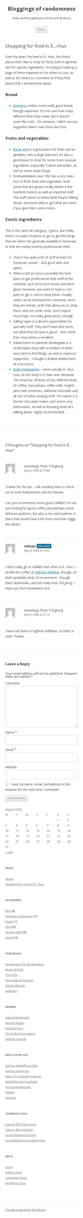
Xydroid (10, 1098)
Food (8, 922)
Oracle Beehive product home (25, 1140)
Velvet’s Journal (15, 1039)
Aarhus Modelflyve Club (21, 1066)
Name (11, 732)
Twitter (9, 1092)
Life (7, 927)
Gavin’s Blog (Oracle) (19, 1130)
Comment (12, 683)
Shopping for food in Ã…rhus (24, 884)
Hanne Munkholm (17, 1018)
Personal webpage (18, 1087)
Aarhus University (17, 1071)
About (9, 879)
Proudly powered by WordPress (25, 1210)
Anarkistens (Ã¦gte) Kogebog (24, 964)
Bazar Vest (21, 149)
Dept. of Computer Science (23, 1076)
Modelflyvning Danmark (21, 1082)
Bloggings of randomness (41, 8)
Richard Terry (14, 1028)
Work (8, 938)
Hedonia (11, 991)
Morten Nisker (14, 1023)
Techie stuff (13, 932)
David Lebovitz (15, 986)
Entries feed (13, 1172)
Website (11, 767)
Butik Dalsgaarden (26, 369)
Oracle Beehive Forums (21, 1135)
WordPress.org (15, 1183)
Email (10, 750)
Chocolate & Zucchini (19, 980)
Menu (41, 29)
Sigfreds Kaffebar (47, 572)
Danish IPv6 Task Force (20, 1124)
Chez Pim (11, 975)
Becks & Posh (14, 970)
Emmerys (20, 105)
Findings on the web (18, 916)
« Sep (9, 852)
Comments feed (16, 1178)
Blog (8, 911)
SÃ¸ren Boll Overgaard (20, 1034)
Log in (9, 1167)
